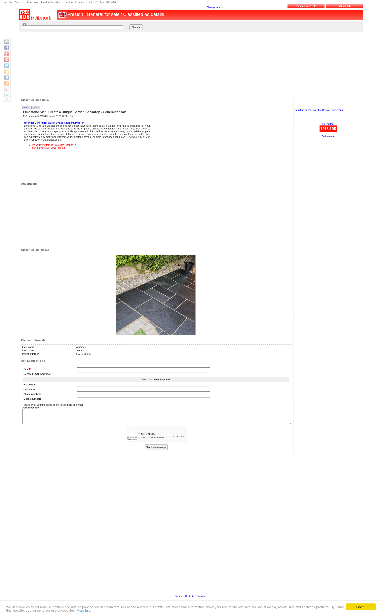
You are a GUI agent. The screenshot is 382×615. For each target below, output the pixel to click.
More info (84, 610)
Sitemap (201, 596)
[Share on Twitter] (6, 65)
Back (26, 108)
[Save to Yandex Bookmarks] (6, 89)
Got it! (360, 606)
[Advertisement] (186, 64)
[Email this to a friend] (6, 95)
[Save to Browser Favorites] (6, 71)
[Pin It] (6, 59)
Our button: (328, 124)
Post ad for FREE (306, 6)
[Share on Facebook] (6, 47)
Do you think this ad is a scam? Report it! (54, 145)
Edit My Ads (344, 6)
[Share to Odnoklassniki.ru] (6, 83)
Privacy (179, 596)
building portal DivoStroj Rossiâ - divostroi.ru (319, 110)
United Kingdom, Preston (70, 122)
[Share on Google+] (6, 53)
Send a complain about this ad (48, 147)
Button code (328, 136)
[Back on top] (6, 41)
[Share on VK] (6, 77)
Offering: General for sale (38, 122)
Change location (215, 7)
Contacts (190, 596)
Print (36, 108)
